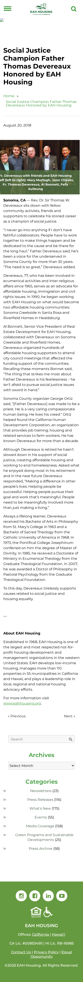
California (40, 934)
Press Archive (40, 848)
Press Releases (40, 800)
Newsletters (41, 791)
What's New (40, 808)
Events (41, 817)
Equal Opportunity (51, 954)
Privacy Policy (46, 952)
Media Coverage (40, 826)
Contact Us (21, 952)
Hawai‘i (58, 934)
